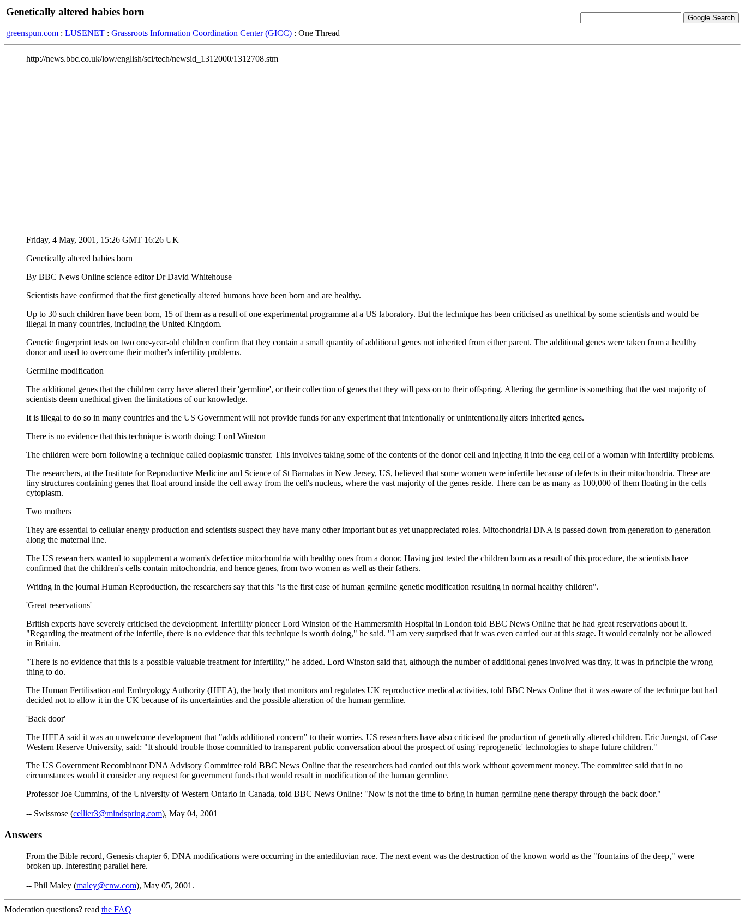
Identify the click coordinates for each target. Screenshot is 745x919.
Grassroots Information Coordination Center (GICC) (201, 33)
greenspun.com (32, 33)
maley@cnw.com (106, 885)
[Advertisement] (372, 149)
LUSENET (85, 33)
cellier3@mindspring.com (117, 813)
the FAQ (116, 909)
